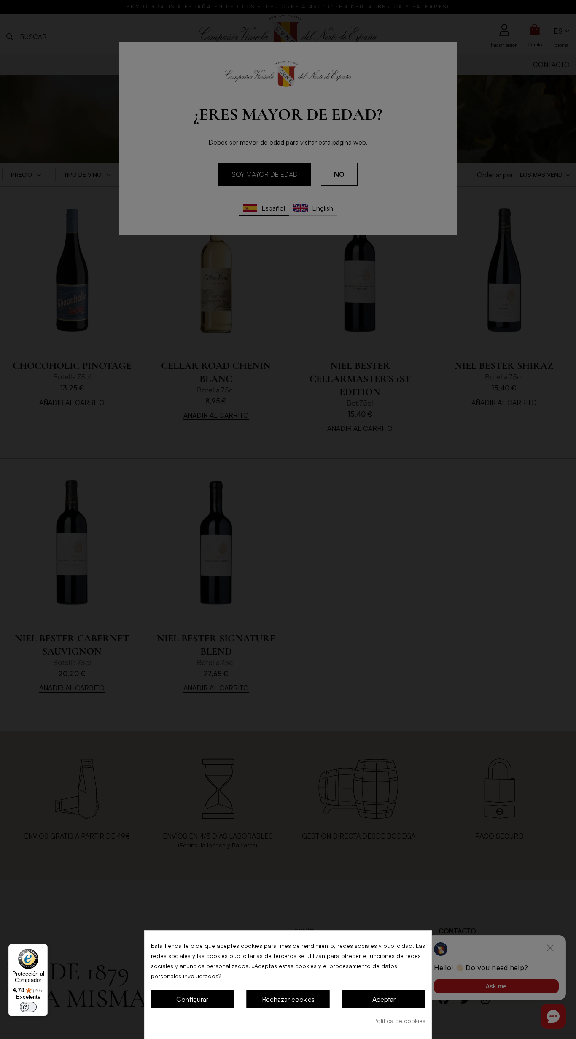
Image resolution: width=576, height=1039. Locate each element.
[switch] (28, 1007)
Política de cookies (399, 1020)
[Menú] (43, 949)
